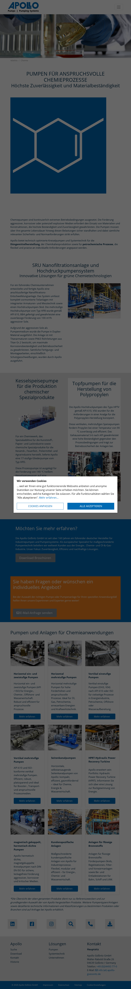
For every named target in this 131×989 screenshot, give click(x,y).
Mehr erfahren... (48, 497)
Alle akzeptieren (91, 506)
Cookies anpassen (40, 506)
